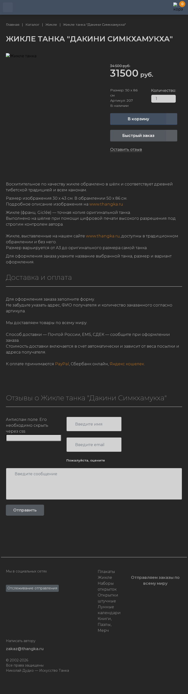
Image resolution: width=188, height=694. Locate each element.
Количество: (153, 90)
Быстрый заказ (138, 135)
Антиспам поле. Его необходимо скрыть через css (27, 425)
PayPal (62, 364)
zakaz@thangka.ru (25, 648)
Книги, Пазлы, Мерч (105, 624)
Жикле (105, 577)
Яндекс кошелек (127, 364)
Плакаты (106, 571)
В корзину (138, 119)
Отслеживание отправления (32, 588)
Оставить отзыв (126, 150)
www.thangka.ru (106, 204)
